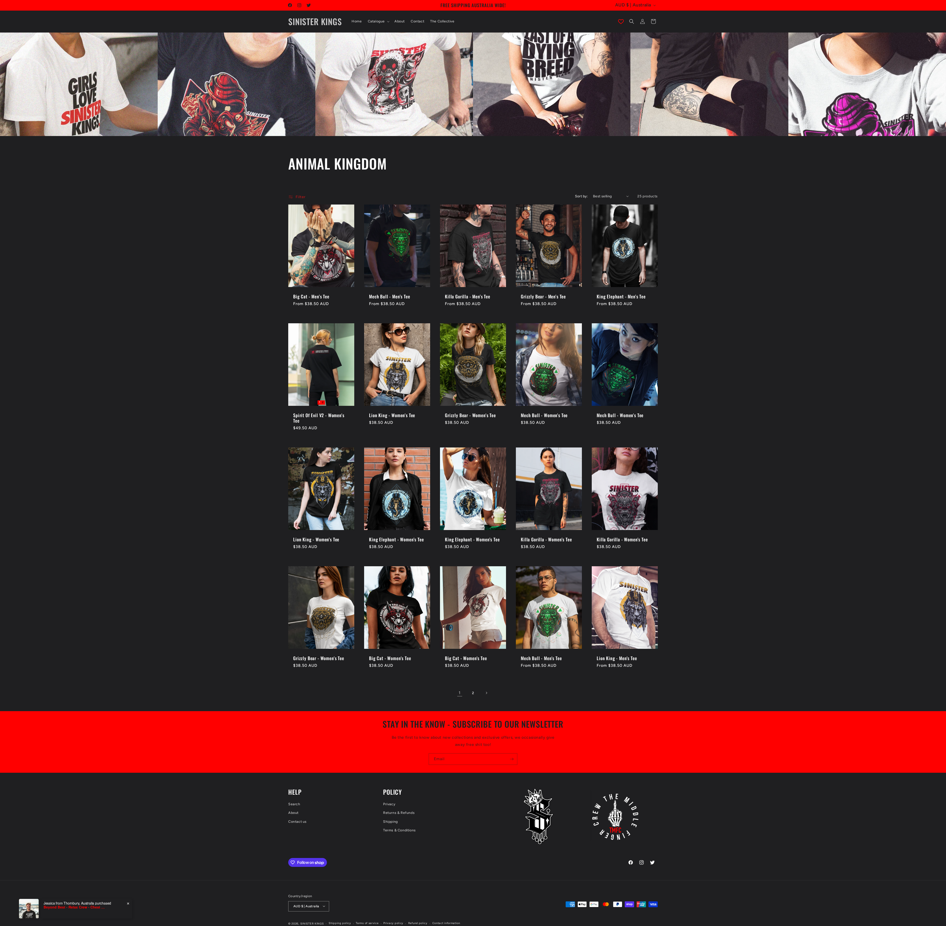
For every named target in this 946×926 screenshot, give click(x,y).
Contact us (297, 822)
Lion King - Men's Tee (617, 658)
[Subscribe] (511, 759)
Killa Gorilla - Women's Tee (546, 539)
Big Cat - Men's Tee (311, 296)
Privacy (389, 804)
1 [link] (460, 692)
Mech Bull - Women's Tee (544, 415)
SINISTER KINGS (312, 923)
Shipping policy (340, 923)
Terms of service (367, 923)
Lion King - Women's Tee (392, 415)
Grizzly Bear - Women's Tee (470, 415)
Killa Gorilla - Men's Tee (467, 296)
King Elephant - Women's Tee (396, 539)
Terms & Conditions (399, 830)
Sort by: (581, 196)
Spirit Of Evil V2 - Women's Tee (318, 417)
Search (294, 804)
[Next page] (486, 692)
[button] (378, 21)
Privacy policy (393, 923)
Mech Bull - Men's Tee (389, 296)
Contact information (446, 923)
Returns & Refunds (399, 813)
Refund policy (417, 923)
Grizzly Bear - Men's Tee (543, 296)
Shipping (390, 822)
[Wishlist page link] (621, 21)
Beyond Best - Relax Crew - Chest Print (74, 907)
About (293, 813)
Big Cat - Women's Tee (390, 658)
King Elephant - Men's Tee (621, 296)
